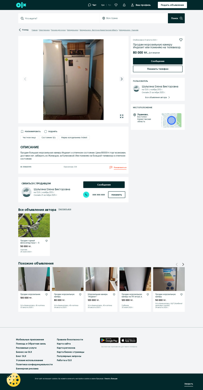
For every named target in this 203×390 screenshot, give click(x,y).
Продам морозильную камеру (64, 295)
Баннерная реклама (27, 368)
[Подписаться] (181, 40)
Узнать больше (110, 379)
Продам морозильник (30, 294)
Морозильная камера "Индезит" (97, 295)
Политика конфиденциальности (34, 364)
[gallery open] (121, 116)
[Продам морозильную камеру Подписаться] (80, 294)
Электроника (44, 30)
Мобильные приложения (30, 339)
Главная (35, 30)
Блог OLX (21, 356)
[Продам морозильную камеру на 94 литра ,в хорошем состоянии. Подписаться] (148, 294)
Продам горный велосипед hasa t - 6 (29, 241)
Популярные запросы (69, 356)
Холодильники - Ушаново (128, 30)
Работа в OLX (64, 360)
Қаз (103, 5)
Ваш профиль (143, 5)
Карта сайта (64, 343)
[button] (124, 4)
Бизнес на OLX (24, 352)
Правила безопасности (70, 339)
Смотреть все (64, 209)
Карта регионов (66, 347)
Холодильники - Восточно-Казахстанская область (99, 30)
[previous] (25, 79)
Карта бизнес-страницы (70, 352)
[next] (121, 79)
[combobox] (60, 18)
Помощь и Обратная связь (31, 343)
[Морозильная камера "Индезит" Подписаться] (114, 294)
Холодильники (72, 30)
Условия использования (29, 360)
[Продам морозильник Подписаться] (46, 294)
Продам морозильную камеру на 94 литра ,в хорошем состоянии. (132, 296)
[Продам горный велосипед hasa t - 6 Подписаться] (46, 241)
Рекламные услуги (26, 347)
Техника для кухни (58, 30)
